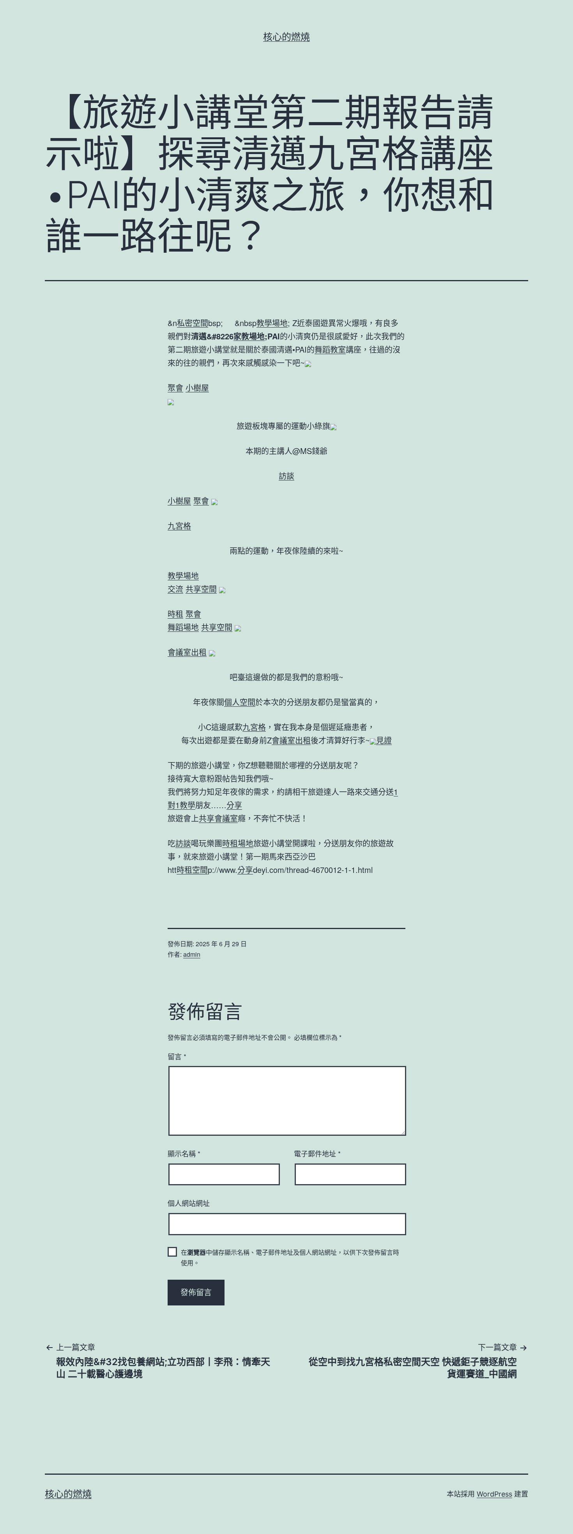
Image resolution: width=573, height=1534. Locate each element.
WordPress (494, 1494)
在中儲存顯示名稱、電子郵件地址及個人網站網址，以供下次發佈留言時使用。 (290, 1257)
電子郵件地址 (317, 1153)
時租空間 (192, 869)
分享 (234, 804)
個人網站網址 (189, 1203)
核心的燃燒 (286, 37)
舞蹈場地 (183, 627)
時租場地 (237, 843)
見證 (384, 740)
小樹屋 (197, 387)
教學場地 (272, 322)
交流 (175, 588)
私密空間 (192, 322)
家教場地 (249, 336)
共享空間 (201, 588)
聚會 (175, 387)
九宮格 (179, 525)
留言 (177, 1056)
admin (191, 954)
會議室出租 (187, 652)
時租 (175, 613)
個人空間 (239, 702)
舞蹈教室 (330, 349)
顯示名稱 (184, 1153)
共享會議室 (218, 818)
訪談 (286, 475)
